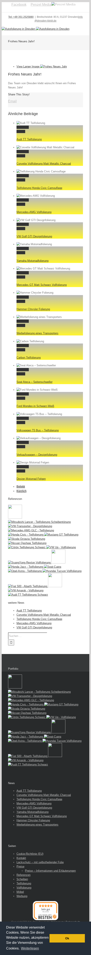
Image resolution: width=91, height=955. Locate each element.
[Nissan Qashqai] (27, 543)
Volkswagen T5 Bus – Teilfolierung (38, 430)
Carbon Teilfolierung (29, 357)
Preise (20, 866)
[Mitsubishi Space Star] (58, 562)
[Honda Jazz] (26, 566)
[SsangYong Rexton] (29, 562)
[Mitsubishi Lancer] (39, 522)
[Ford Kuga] (55, 586)
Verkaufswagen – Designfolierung (37, 454)
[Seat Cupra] (52, 566)
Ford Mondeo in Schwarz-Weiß (35, 406)
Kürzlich (21, 491)
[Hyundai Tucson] (62, 571)
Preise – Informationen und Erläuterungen (50, 870)
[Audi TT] (28, 594)
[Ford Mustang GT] (61, 534)
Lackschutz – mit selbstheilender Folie (40, 862)
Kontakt (21, 858)
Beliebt (21, 486)
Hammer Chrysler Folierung (33, 309)
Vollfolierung (24, 887)
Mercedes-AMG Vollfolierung (34, 212)
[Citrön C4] (27, 547)
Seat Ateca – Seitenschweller (34, 381)
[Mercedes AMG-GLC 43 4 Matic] (31, 530)
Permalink (23, 127)
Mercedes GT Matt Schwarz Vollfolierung (42, 284)
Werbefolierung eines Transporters (37, 333)
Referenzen (23, 875)
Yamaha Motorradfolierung (32, 260)
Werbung (22, 896)
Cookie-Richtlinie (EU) (30, 853)
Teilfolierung (24, 883)
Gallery (21, 131)
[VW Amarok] (25, 590)
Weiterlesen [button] (30, 948)
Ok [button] (67, 938)
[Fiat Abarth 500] (28, 586)
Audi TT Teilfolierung (29, 139)
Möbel (20, 891)
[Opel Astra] (25, 571)
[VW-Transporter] (30, 526)
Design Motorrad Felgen (31, 478)
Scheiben (22, 879)
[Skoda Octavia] (26, 538)
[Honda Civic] (26, 534)
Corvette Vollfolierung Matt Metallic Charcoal (44, 163)
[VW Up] (61, 547)
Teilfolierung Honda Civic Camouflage (39, 188)
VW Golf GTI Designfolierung (34, 236)
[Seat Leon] (15, 517)
